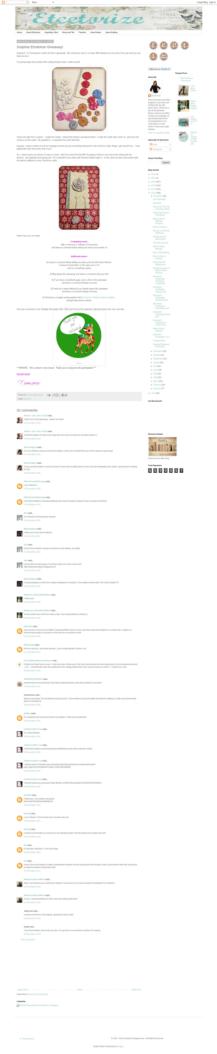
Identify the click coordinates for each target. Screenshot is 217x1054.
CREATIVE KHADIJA (33, 679)
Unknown (28, 626)
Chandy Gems (159, 340)
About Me (157, 203)
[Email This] (53, 395)
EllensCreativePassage (34, 481)
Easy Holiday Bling (161, 252)
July (155, 366)
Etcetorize (156, 96)
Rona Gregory (30, 447)
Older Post (136, 990)
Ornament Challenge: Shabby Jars (159, 289)
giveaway (27, 399)
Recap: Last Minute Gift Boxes (161, 232)
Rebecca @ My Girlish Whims (37, 595)
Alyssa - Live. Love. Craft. (35, 416)
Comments (157, 149)
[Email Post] (49, 395)
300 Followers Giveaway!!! (187, 79)
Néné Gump (29, 645)
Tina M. (27, 813)
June (155, 370)
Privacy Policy (28, 1039)
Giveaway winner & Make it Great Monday (161, 270)
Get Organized (159, 199)
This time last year (161, 243)
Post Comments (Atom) (38, 994)
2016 (153, 174)
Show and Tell (68, 32)
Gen (25, 513)
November (158, 351)
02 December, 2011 (32, 671)
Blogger (120, 1046)
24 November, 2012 (32, 918)
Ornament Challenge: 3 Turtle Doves (159, 322)
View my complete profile (159, 133)
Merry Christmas (160, 227)
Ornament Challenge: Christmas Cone (161, 306)
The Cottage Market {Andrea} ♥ (38, 661)
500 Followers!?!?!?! (194, 120)
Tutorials (82, 32)
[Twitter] (185, 50)
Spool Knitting (111, 32)
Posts (154, 144)
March (156, 381)
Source (79, 363)
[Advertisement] (79, 965)
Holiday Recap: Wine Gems (159, 238)
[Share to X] (59, 395)
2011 (153, 193)
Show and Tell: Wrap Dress (159, 263)
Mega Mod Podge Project (194, 104)
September (158, 359)
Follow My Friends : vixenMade (161, 214)
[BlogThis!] (56, 395)
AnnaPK (27, 795)
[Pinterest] (174, 50)
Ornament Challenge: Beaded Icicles (160, 297)
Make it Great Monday (158, 247)
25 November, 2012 (32, 934)
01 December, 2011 (32, 423)
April (155, 377)
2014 (153, 182)
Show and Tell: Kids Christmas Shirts (161, 208)
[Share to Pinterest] (66, 395)
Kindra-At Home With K (34, 879)
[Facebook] (153, 50)
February (157, 385)
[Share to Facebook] (62, 395)
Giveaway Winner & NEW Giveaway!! (194, 138)
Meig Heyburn (30, 529)
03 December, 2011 (32, 705)
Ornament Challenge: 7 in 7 (161, 335)
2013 (153, 185)
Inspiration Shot (51, 32)
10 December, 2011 (32, 887)
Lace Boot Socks (193, 88)
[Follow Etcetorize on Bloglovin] (159, 70)
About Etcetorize (33, 32)
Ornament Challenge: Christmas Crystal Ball (159, 279)
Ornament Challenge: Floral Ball (161, 314)
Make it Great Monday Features (158, 221)
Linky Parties (95, 32)
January (157, 388)
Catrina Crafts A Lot (33, 729)
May (155, 374)
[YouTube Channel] (164, 61)
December (158, 196)
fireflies (27, 713)
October (157, 355)
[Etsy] (164, 50)
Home (19, 32)
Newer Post (22, 990)
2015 (153, 178)
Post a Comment (28, 940)
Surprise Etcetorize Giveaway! (161, 345)
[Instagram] (153, 61)
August (156, 362)
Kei (25, 845)
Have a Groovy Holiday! (159, 257)
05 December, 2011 (32, 736)
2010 (153, 393)
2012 (153, 189)
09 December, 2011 (32, 821)
